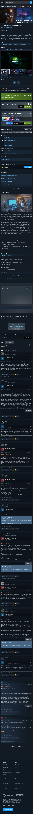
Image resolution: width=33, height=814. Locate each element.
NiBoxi (6, 657)
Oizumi (6, 475)
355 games (7, 423)
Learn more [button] (28, 167)
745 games (7, 354)
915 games (7, 611)
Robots (16, 44)
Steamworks (6, 769)
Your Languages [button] (8, 342)
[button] (3, 6)
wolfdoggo (7, 609)
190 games (7, 584)
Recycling (17, 772)
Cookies (5, 788)
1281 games (7, 535)
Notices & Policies (7, 786)
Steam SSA (5, 767)
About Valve (18, 764)
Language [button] (23, 334)
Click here (13, 90)
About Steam (6, 764)
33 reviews (7, 659)
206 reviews (13, 611)
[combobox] (17, 2)
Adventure (4, 44)
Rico (6, 381)
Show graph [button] (27, 337)
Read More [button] (28, 410)
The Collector (8, 353)
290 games (7, 382)
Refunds (5, 791)
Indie (10, 44)
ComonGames (9, 27)
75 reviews (13, 382)
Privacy (4, 781)
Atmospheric (23, 44)
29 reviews (13, 584)
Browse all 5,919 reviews (16, 746)
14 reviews (7, 476)
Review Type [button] (4, 334)
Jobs (16, 767)
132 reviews (13, 535)
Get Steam (17, 781)
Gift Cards (5, 774)
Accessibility (6, 783)
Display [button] (19, 337)
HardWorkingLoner (9, 533)
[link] (18, 123)
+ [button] (29, 44)
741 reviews (13, 423)
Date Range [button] (4, 337)
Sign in (2, 77)
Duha (6, 421)
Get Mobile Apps (8, 809)
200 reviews (7, 445)
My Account (18, 788)
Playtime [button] (12, 337)
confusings (7, 582)
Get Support (18, 786)
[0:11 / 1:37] (16, 60)
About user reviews (5, 318)
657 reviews (13, 354)
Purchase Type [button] (14, 334)
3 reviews (6, 506)
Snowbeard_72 (8, 504)
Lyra (6, 444)
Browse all (28, 129)
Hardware (17, 769)
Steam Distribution (7, 772)
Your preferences (14, 318)
